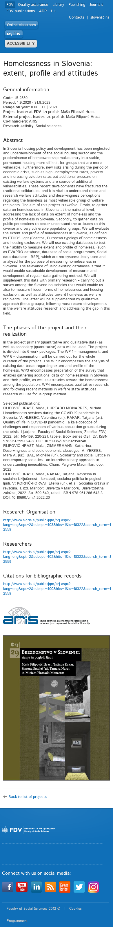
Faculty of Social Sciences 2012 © (33, 908)
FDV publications (20, 11)
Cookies (75, 908)
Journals (96, 5)
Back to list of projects (27, 797)
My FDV (14, 34)
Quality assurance (33, 5)
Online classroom (21, 25)
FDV (10, 5)
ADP (43, 11)
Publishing (76, 5)
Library (58, 5)
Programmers (17, 920)
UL (53, 11)
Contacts (76, 17)
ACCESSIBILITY (21, 43)
